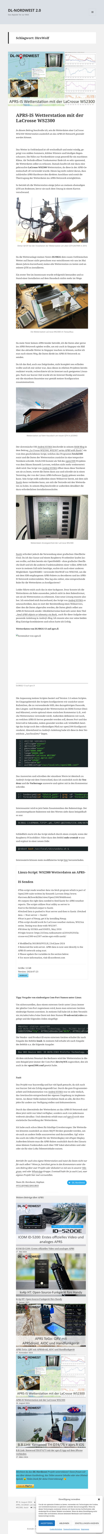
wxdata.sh (23, 975)
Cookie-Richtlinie (56, 1529)
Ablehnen (64, 1523)
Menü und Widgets (92, 15)
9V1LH (19, 1185)
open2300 (70, 460)
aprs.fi (70, 1116)
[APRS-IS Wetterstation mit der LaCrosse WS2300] (51, 1375)
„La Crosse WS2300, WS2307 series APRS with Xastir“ (56, 450)
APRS (18, 1505)
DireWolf (25, 1505)
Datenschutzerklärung (71, 1529)
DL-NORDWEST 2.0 (24, 10)
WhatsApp (37, 1171)
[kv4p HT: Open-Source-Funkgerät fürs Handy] (51, 1274)
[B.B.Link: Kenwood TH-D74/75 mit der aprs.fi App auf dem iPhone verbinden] (51, 1426)
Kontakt (30, 1529)
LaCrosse (33, 1505)
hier (66, 860)
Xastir (65, 475)
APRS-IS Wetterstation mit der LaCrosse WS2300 (49, 117)
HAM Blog (79, 446)
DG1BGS (34, 1185)
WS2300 (19, 1507)
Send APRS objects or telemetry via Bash (37, 614)
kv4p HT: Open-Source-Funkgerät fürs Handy (39, 1299)
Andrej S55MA (44, 446)
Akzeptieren (47, 1523)
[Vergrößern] (84, 287)
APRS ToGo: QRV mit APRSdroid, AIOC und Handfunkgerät (45, 1349)
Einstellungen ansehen (87, 1523)
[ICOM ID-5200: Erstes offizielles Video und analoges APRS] (51, 1224)
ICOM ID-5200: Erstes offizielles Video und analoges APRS (45, 1248)
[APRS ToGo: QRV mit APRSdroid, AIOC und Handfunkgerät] (51, 1325)
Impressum (85, 1529)
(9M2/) (27, 1185)
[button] (99, 1499)
